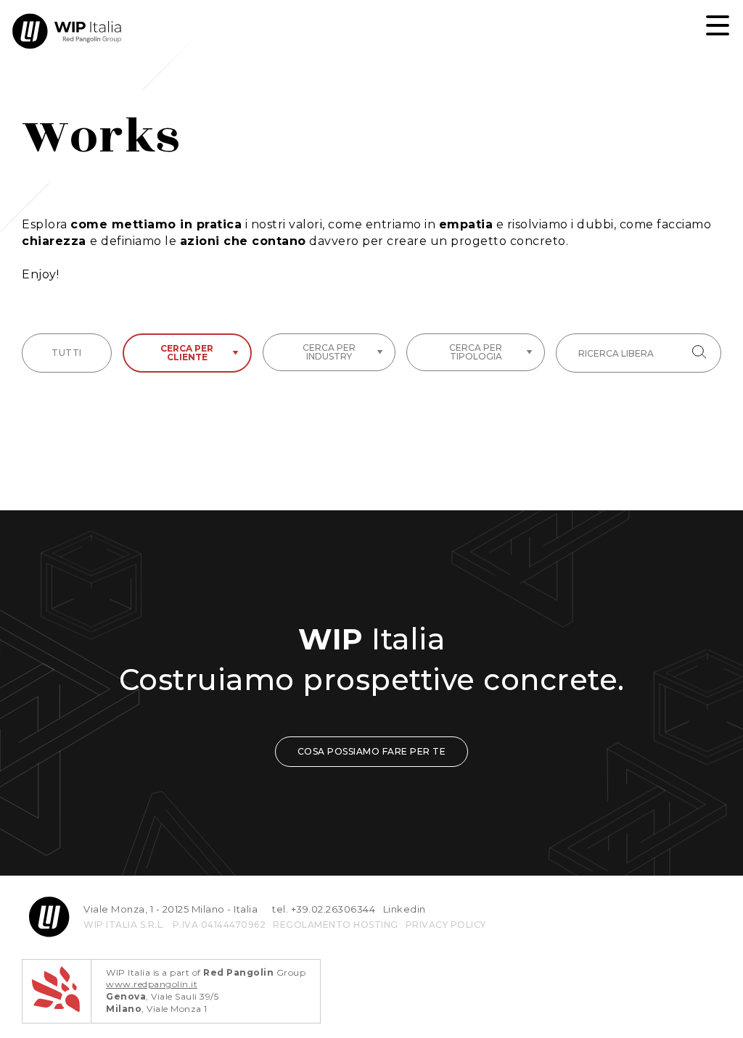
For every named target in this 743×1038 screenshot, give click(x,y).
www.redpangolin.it (151, 984)
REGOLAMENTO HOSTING (335, 924)
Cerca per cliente (186, 352)
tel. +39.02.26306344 (323, 909)
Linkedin (404, 909)
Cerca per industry (329, 352)
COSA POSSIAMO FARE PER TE (371, 751)
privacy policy (446, 924)
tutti (67, 352)
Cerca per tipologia (475, 352)
